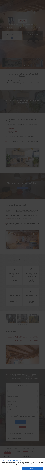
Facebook (18, 464)
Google (14, 464)
